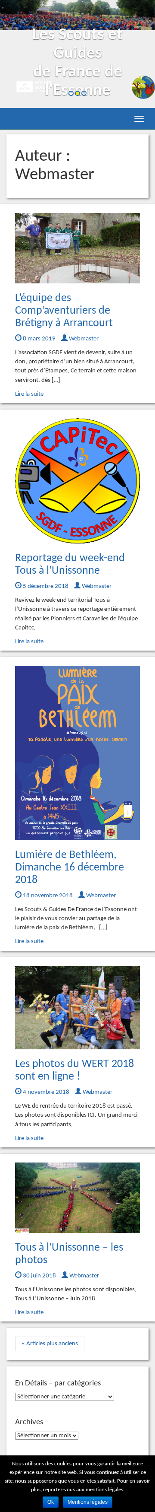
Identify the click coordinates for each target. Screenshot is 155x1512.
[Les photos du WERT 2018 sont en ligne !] (77, 1007)
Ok (50, 1502)
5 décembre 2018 (45, 586)
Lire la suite (29, 394)
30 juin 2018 (39, 1276)
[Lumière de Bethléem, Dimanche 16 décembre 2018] (77, 753)
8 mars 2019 (39, 339)
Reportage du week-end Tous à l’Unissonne (70, 565)
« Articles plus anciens (50, 1343)
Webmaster (83, 339)
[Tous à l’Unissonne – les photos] (77, 1198)
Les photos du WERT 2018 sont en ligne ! (74, 1070)
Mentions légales (88, 1502)
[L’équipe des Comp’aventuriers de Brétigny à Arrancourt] (77, 248)
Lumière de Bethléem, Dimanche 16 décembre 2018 (69, 867)
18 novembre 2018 (47, 896)
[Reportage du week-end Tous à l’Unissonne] (77, 480)
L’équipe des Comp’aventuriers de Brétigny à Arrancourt (64, 310)
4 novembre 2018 (45, 1092)
